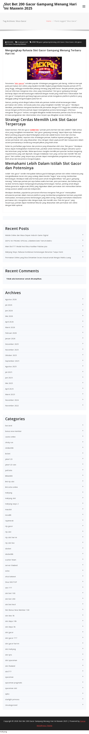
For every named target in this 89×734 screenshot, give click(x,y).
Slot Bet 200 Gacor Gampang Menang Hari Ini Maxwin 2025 (40, 6)
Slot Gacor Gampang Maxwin (15, 44)
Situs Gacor (69, 42)
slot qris (8, 655)
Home (48, 21)
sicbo (7, 571)
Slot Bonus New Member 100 (17, 610)
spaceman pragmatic (13, 682)
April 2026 (9, 322)
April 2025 (9, 389)
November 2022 (12, 405)
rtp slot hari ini (11, 537)
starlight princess (12, 699)
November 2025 (12, 350)
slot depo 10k (11, 621)
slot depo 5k (10, 627)
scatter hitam (10, 560)
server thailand (11, 565)
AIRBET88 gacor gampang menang (44, 42)
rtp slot (8, 532)
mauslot (8, 509)
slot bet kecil (10, 604)
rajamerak (9, 520)
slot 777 (8, 588)
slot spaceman (11, 660)
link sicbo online (11, 487)
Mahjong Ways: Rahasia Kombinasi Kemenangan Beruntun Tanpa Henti (34, 252)
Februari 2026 (11, 333)
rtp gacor (9, 526)
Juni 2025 (9, 377)
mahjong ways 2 (12, 504)
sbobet (8, 548)
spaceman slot (11, 688)
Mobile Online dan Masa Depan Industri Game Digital (26, 235)
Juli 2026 (8, 305)
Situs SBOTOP (11, 582)
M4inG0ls (9, 42)
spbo (7, 694)
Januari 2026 (10, 338)
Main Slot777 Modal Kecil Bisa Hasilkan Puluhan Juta (26, 246)
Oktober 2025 (11, 355)
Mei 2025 (9, 383)
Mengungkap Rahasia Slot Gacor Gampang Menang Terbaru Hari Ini (43, 51)
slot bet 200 (10, 599)
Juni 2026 (9, 310)
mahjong (8, 493)
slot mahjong (10, 649)
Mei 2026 (9, 316)
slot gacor (78, 42)
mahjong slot (10, 498)
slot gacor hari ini (12, 643)
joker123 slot (10, 464)
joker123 (9, 459)
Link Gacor (61, 42)
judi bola (8, 470)
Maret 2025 (10, 394)
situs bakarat (10, 576)
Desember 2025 (12, 344)
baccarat (8, 425)
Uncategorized (22, 42)
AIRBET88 (34, 130)
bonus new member (13, 431)
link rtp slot (9, 481)
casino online (10, 437)
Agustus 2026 (11, 299)
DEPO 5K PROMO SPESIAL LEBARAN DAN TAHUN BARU (28, 241)
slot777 (8, 671)
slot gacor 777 (11, 638)
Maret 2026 (10, 327)
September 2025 (12, 361)
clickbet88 (9, 448)
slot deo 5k (9, 615)
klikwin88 (9, 476)
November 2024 (12, 400)
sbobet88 (9, 554)
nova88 (8, 515)
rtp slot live (10, 543)
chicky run (9, 442)
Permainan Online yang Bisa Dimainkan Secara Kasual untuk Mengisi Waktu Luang (38, 257)
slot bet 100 (10, 593)
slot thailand (10, 666)
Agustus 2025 (11, 366)
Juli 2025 (8, 372)
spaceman (9, 677)
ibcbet (7, 453)
